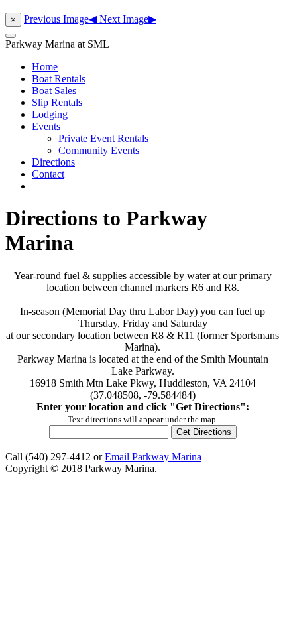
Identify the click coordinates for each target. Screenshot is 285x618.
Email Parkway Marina (153, 456)
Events (46, 126)
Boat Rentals (59, 78)
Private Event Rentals (103, 138)
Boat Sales (54, 90)
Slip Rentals (57, 102)
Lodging (50, 114)
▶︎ (127, 19)
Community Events (98, 150)
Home (45, 66)
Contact (48, 174)
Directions (53, 162)
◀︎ (61, 19)
